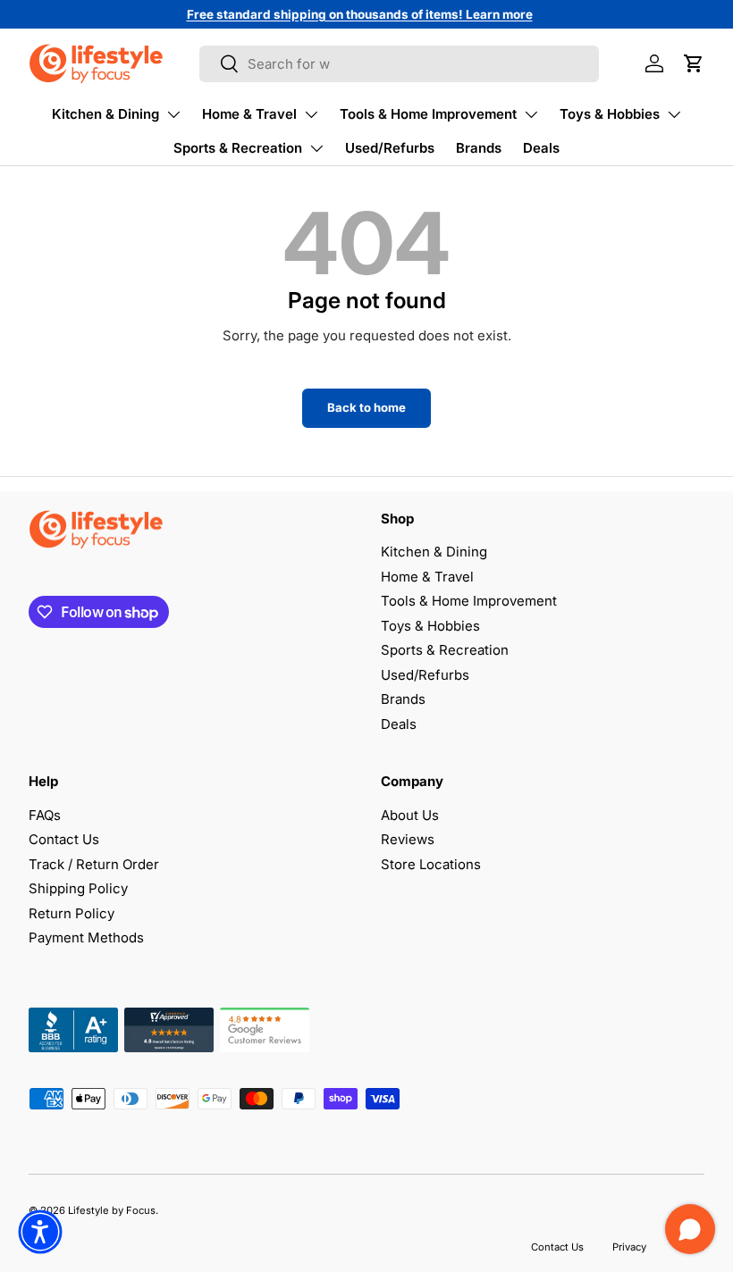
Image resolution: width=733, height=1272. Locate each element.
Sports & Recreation (237, 147)
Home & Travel (249, 113)
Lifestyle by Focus (112, 1210)
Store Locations (431, 864)
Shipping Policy (78, 888)
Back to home (366, 407)
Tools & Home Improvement (428, 113)
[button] (693, 63)
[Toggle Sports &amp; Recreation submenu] (316, 148)
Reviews (407, 839)
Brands (478, 147)
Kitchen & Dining (105, 113)
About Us (410, 815)
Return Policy (71, 913)
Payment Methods (86, 937)
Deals (541, 147)
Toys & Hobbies (610, 113)
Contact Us (64, 839)
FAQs (45, 815)
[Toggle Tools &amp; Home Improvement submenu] (531, 114)
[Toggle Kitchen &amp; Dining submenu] (173, 114)
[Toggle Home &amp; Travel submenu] (311, 114)
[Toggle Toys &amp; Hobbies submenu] (674, 114)
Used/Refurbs (389, 147)
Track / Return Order (94, 864)
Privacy (629, 1247)
